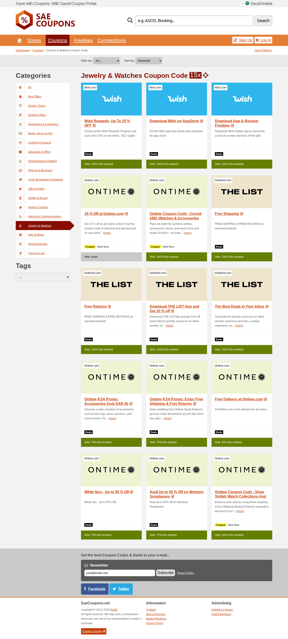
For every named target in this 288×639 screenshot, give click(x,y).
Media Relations (156, 618)
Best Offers (34, 96)
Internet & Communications (44, 216)
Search (263, 20)
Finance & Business (40, 170)
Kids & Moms (36, 234)
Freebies (83, 40)
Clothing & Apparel (39, 142)
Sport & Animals (37, 244)
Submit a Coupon (222, 609)
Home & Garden (38, 207)
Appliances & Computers (43, 124)
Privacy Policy (185, 573)
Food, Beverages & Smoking (45, 179)
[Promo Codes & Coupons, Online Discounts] (45, 28)
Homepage (22, 50)
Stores (34, 40)
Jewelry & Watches (39, 225)
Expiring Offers (37, 115)
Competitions (111, 40)
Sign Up (245, 40)
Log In (265, 40)
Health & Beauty (38, 198)
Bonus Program (155, 614)
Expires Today (36, 105)
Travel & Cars (36, 253)
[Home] (19, 40)
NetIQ (113, 609)
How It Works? (263, 50)
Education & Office (39, 152)
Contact (151, 609)
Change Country (92, 631)
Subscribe (166, 573)
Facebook (96, 589)
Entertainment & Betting (42, 161)
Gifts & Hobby (36, 188)
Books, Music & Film (40, 133)
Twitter (123, 589)
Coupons (57, 40)
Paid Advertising (221, 614)
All (29, 87)
